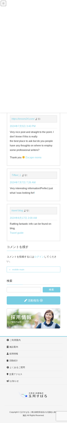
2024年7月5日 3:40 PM (23, 126)
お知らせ (14, 381)
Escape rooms (33, 157)
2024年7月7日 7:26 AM (23, 182)
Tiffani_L (16, 175)
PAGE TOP (62, 407)
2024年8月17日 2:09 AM (23, 218)
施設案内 (13, 347)
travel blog (17, 210)
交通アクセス (15, 374)
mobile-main (18, 269)
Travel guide (17, 233)
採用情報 (13, 353)
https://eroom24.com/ (23, 119)
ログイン (39, 256)
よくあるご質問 (17, 367)
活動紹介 (13, 360)
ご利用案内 (15, 340)
